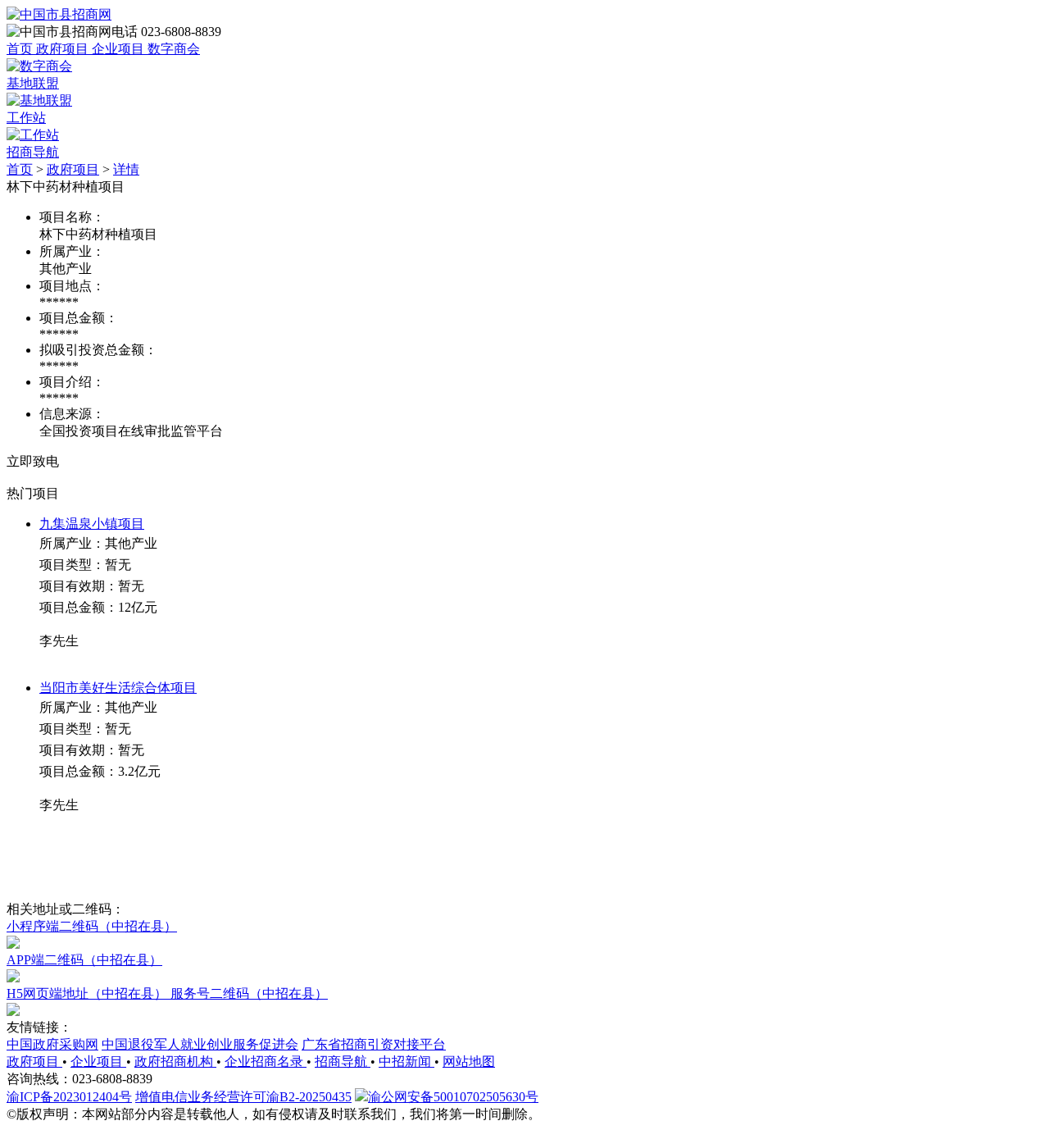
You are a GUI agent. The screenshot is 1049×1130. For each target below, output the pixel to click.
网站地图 (469, 1061)
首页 (20, 169)
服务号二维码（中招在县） (249, 993)
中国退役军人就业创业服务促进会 (200, 1044)
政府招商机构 (175, 1061)
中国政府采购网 (52, 1044)
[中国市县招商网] (59, 14)
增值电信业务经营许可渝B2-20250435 (243, 1097)
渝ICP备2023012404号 (69, 1097)
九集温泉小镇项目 (91, 524)
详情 (126, 169)
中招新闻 (406, 1061)
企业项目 (98, 1061)
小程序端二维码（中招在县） (92, 926)
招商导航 (342, 1061)
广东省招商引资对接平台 (374, 1044)
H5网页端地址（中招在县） (88, 993)
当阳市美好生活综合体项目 (118, 688)
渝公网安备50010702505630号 (453, 1097)
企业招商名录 (266, 1061)
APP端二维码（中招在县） (84, 960)
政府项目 (73, 169)
